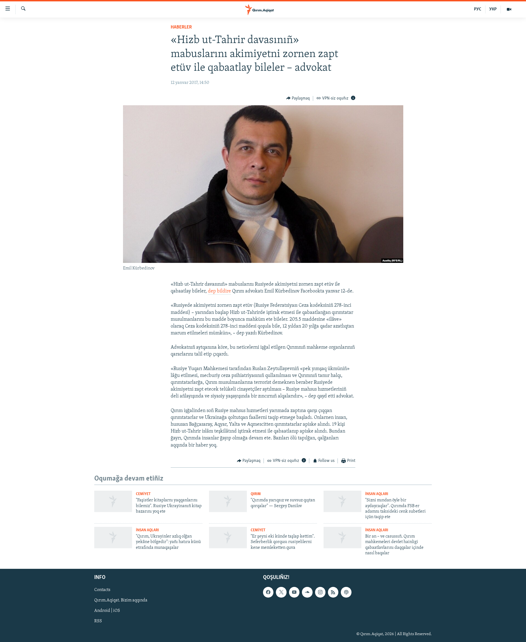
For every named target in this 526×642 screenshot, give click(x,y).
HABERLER (181, 27)
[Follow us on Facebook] (268, 592)
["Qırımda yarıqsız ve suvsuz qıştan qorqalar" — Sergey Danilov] (228, 501)
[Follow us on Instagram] (320, 592)
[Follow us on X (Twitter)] (281, 592)
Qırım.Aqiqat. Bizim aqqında (120, 600)
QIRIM (256, 494)
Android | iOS (107, 611)
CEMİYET (143, 494)
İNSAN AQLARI (376, 494)
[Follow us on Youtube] (294, 592)
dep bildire (219, 291)
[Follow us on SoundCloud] (307, 592)
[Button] (298, 98)
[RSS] (333, 592)
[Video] (509, 9)
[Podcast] (346, 592)
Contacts (102, 590)
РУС (477, 9)
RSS (98, 621)
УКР (493, 9)
